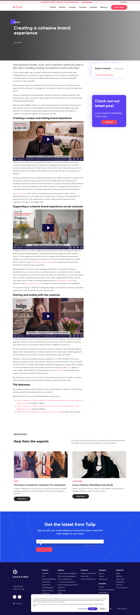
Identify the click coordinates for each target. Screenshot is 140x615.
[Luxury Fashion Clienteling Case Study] (99, 464)
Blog (17, 22)
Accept (93, 608)
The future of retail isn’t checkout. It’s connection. (40, 485)
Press (16, 481)
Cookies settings (83, 608)
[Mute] (74, 159)
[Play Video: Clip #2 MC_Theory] (48, 228)
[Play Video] (15, 159)
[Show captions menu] (70, 159)
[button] (53, 7)
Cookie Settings (122, 608)
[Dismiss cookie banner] (106, 596)
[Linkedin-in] (14, 597)
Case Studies (77, 481)
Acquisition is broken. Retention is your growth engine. (60, 2)
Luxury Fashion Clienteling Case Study (92, 485)
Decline (102, 608)
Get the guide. (87, 2)
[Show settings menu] (78, 159)
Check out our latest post (104, 75)
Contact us (123, 2)
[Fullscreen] (82, 159)
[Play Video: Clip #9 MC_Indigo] (48, 316)
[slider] (44, 159)
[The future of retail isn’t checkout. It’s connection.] (41, 464)
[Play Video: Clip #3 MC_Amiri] (48, 139)
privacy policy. (89, 546)
